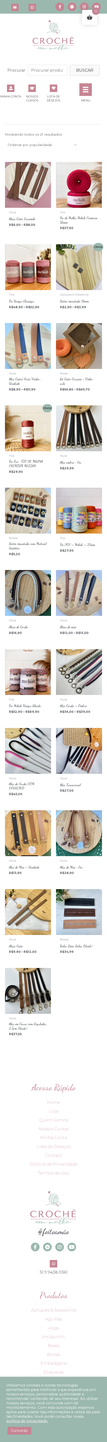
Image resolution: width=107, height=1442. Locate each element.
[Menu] (85, 89)
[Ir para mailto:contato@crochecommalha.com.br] (15, 6)
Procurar (16, 70)
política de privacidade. (27, 1421)
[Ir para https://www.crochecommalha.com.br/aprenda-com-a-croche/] (32, 92)
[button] (85, 70)
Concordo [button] (19, 1430)
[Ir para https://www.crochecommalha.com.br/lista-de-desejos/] (53, 92)
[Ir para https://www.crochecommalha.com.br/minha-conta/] (10, 90)
